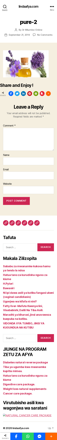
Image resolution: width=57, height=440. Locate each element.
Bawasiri (8, 288)
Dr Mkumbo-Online (32, 29)
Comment (9, 125)
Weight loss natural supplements (24, 388)
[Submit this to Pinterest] (29, 93)
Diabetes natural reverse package (25, 362)
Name (6, 155)
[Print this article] (35, 93)
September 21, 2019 (19, 34)
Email (6, 169)
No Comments (44, 34)
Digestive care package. (19, 384)
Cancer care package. (17, 393)
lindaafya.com (28, 6)
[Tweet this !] (17, 93)
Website (7, 184)
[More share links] (48, 93)
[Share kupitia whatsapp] (28, 436)
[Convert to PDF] (42, 93)
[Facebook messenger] (39, 436)
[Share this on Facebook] (11, 93)
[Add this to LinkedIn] (23, 93)
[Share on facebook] (16, 436)
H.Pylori (8, 283)
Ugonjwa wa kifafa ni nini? (20, 301)
